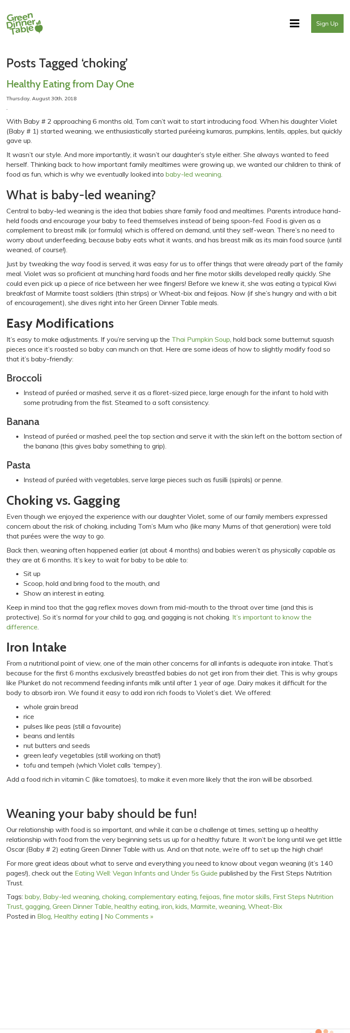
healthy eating (136, 906)
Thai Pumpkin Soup (201, 339)
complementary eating (162, 896)
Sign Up (327, 23)
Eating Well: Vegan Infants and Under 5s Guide (146, 873)
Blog (44, 916)
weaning (232, 906)
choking (113, 896)
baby (32, 896)
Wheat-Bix (265, 906)
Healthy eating (76, 916)
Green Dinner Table (81, 906)
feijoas (210, 896)
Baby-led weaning (71, 896)
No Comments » (129, 916)
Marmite (203, 906)
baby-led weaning (193, 174)
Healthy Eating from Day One (70, 84)
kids (181, 906)
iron (166, 906)
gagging (37, 906)
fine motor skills (246, 896)
